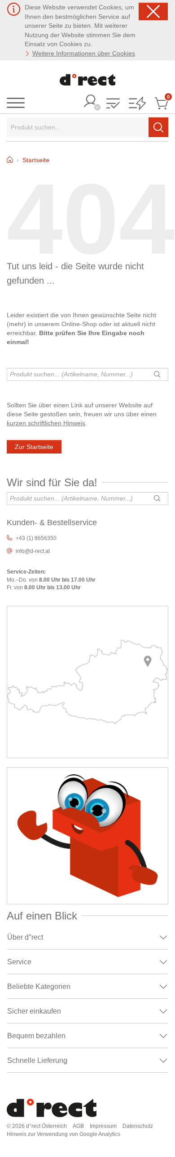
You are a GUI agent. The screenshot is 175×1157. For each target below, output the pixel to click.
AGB (78, 1126)
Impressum (103, 1126)
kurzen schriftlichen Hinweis (46, 423)
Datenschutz (137, 1126)
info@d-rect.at (33, 551)
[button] (113, 104)
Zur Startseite (34, 446)
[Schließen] (153, 11)
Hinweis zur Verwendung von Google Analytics (63, 1134)
